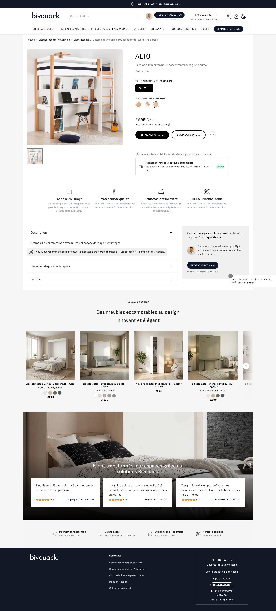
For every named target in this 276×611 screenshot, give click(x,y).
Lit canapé (157, 28)
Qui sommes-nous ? (120, 588)
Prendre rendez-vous (203, 265)
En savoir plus (142, 71)
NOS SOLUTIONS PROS (183, 28)
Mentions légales (118, 581)
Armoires (140, 28)
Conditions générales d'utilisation (127, 569)
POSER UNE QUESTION (169, 14)
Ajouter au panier (154, 135)
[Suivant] (246, 366)
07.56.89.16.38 (203, 14)
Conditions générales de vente (125, 562)
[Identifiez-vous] (236, 16)
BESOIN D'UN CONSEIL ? (188, 135)
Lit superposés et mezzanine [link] (109, 28)
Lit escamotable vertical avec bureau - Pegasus (213, 385)
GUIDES (205, 28)
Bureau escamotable (73, 28)
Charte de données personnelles (126, 575)
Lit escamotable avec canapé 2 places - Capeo (104, 385)
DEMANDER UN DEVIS (228, 28)
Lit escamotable (43, 28)
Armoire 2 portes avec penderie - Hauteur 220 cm (159, 385)
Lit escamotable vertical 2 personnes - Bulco (50, 383)
